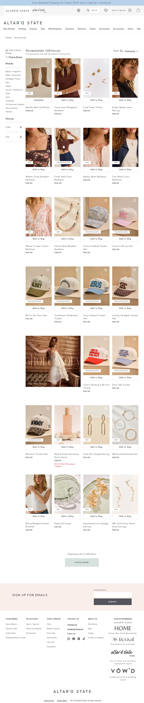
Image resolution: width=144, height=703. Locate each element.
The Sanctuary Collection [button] (15, 104)
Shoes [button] (8, 93)
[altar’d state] (17, 10)
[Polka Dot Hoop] (67, 494)
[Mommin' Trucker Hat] (39, 425)
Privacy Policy (62, 701)
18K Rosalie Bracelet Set (125, 454)
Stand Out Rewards (33, 629)
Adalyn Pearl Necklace (94, 177)
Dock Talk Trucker (121, 385)
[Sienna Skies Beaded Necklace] (67, 216)
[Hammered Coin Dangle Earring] (96, 494)
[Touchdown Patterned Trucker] (67, 286)
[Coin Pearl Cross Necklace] (125, 147)
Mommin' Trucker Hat (37, 454)
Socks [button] (8, 97)
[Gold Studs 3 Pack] (96, 78)
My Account (32, 619)
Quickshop (38, 100)
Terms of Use (49, 701)
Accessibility (51, 647)
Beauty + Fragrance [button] (13, 72)
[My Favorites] (106, 10)
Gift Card (50, 642)
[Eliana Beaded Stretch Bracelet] (39, 494)
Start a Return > (12, 624)
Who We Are (92, 624)
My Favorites (31, 633)
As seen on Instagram (96, 638)
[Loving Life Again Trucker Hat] (125, 286)
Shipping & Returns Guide (15, 638)
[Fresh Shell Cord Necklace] (67, 147)
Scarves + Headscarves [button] (14, 90)
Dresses (33, 29)
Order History (11, 633)
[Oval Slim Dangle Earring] (96, 425)
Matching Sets (55, 29)
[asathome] (122, 626)
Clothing (22, 29)
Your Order (11, 619)
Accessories (118, 29)
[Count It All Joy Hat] (125, 216)
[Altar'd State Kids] (122, 652)
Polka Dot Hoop (62, 523)
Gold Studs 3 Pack (92, 107)
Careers (91, 633)
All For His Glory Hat (36, 315)
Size (7, 137)
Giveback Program (75, 629)
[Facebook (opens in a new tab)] (73, 639)
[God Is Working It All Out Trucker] (96, 355)
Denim (93, 29)
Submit (112, 602)
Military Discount (53, 629)
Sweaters (69, 29)
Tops (42, 29)
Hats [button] (7, 82)
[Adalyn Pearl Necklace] (96, 147)
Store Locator (52, 638)
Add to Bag (67, 100)
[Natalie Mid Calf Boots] (39, 78)
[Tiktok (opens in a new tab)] (84, 639)
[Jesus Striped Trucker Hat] (96, 286)
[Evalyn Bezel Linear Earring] (125, 78)
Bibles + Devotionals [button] (13, 75)
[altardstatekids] (39, 10)
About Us (92, 619)
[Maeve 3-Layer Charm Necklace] (39, 216)
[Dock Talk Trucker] (125, 355)
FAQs (49, 624)
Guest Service (54, 619)
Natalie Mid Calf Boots (38, 107)
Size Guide (51, 633)
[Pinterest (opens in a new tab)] (78, 639)
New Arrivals (9, 29)
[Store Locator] (78, 10)
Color (8, 127)
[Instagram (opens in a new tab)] (68, 639)
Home (130, 29)
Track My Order (11, 629)
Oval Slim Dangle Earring (96, 454)
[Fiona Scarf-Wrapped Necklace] (67, 78)
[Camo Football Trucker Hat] (96, 216)
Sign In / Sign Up (32, 624)
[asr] (122, 639)
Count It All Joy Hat (122, 246)
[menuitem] (9, 28)
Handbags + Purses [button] (13, 79)
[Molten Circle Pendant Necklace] (39, 147)
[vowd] (122, 670)
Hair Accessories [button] (11, 108)
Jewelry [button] (8, 86)
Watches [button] (9, 112)
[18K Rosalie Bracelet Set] (125, 425)
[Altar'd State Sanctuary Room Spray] (67, 425)
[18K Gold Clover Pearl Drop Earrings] (125, 494)
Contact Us (73, 619)
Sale (139, 29)
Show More (82, 562)
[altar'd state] (23, 22)
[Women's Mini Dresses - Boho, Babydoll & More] (53, 361)
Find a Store (15, 57)
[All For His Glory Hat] (39, 286)
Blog (89, 629)
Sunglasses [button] (10, 101)
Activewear (104, 29)
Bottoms (82, 29)
